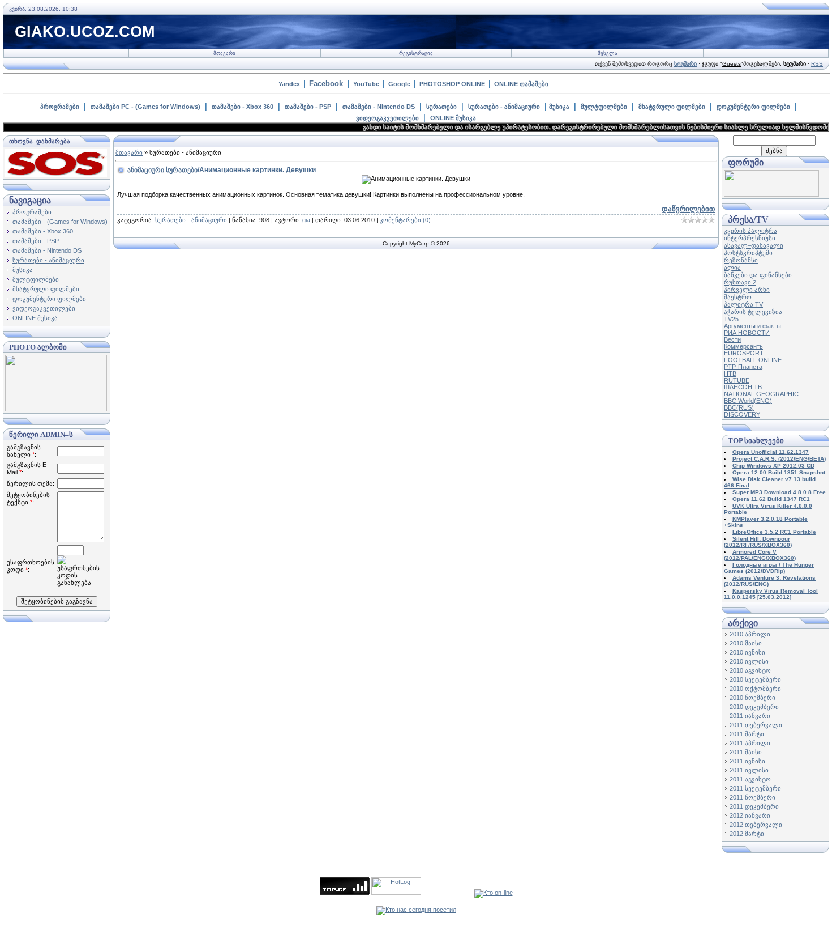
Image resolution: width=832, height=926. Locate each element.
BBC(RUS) (739, 407)
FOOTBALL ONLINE (753, 359)
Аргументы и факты (752, 325)
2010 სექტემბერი (755, 679)
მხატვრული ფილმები (671, 106)
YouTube (366, 83)
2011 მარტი (747, 733)
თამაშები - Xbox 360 (242, 106)
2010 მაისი (746, 643)
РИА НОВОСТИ (747, 332)
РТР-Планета (743, 366)
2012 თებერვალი (756, 824)
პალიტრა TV (743, 304)
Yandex (289, 83)
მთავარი (224, 53)
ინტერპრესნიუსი (749, 238)
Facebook (326, 83)
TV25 (731, 319)
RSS (817, 64)
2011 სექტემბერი (755, 788)
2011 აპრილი (750, 743)
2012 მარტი (747, 833)
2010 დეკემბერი (754, 706)
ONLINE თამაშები (521, 83)
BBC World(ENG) (748, 400)
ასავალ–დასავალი (753, 245)
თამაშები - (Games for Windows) (60, 221)
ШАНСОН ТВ (743, 387)
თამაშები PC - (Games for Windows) (145, 106)
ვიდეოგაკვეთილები (387, 117)
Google (399, 83)
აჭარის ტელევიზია (753, 311)
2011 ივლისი (749, 770)
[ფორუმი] (771, 194)
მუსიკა (559, 106)
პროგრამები (59, 106)
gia (306, 219)
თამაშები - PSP (308, 106)
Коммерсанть (743, 346)
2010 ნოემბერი (752, 697)
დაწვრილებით (688, 209)
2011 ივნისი (747, 761)
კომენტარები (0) (405, 219)
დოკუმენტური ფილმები (753, 106)
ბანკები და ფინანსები (758, 274)
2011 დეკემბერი (754, 806)
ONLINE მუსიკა (453, 117)
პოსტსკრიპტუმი (748, 252)
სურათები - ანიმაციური (504, 106)
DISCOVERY (742, 414)
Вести (732, 339)
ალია (732, 267)
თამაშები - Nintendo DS (378, 106)
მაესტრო (738, 297)
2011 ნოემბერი (752, 797)
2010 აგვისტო (750, 670)
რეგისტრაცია (416, 53)
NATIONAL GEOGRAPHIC (761, 393)
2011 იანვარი (750, 715)
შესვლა (607, 53)
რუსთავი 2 (740, 282)
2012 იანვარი (750, 815)
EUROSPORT (744, 353)
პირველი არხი (747, 289)
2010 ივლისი (749, 661)
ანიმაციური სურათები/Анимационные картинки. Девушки (221, 170)
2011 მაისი (746, 752)
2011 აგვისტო (750, 779)
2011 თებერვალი (756, 724)
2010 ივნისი (747, 652)
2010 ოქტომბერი (755, 688)
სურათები (441, 106)
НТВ (730, 373)
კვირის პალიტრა (750, 230)
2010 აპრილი (750, 634)
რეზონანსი (741, 260)
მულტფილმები (604, 106)
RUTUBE (736, 380)
